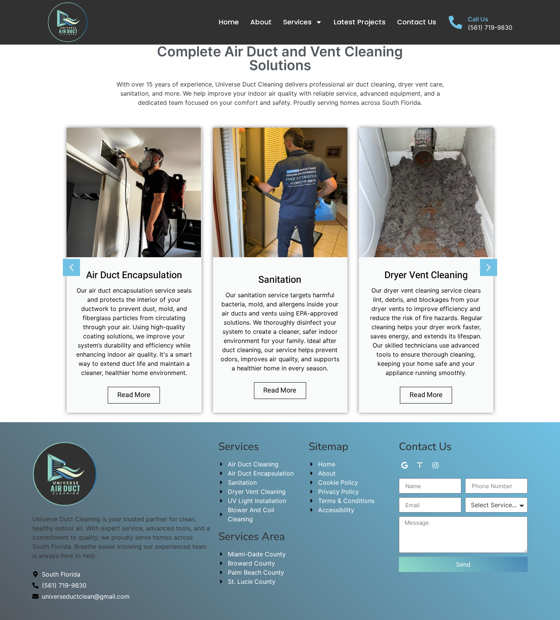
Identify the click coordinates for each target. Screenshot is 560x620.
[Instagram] (435, 465)
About (261, 22)
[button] (71, 267)
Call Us (478, 19)
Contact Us (416, 22)
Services (297, 22)
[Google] (404, 465)
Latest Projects (360, 22)
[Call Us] (455, 22)
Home (229, 22)
